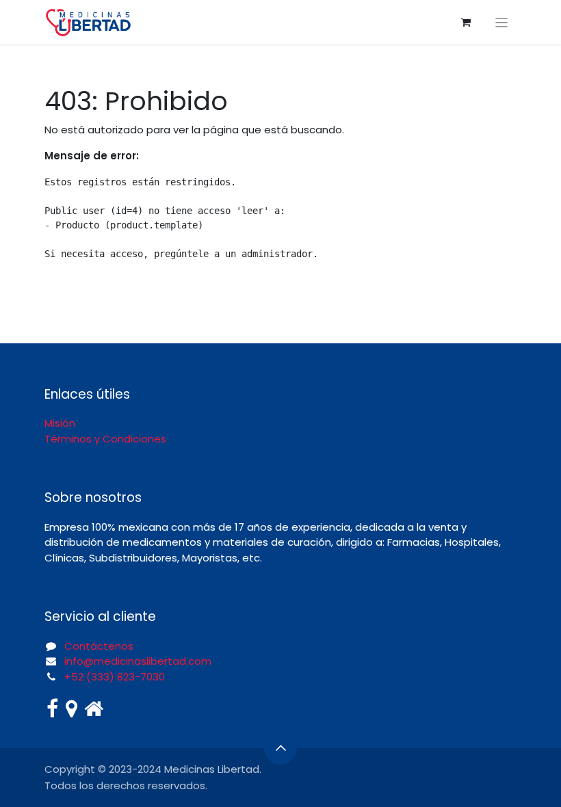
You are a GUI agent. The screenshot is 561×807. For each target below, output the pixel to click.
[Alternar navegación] (501, 22)
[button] (280, 748)
